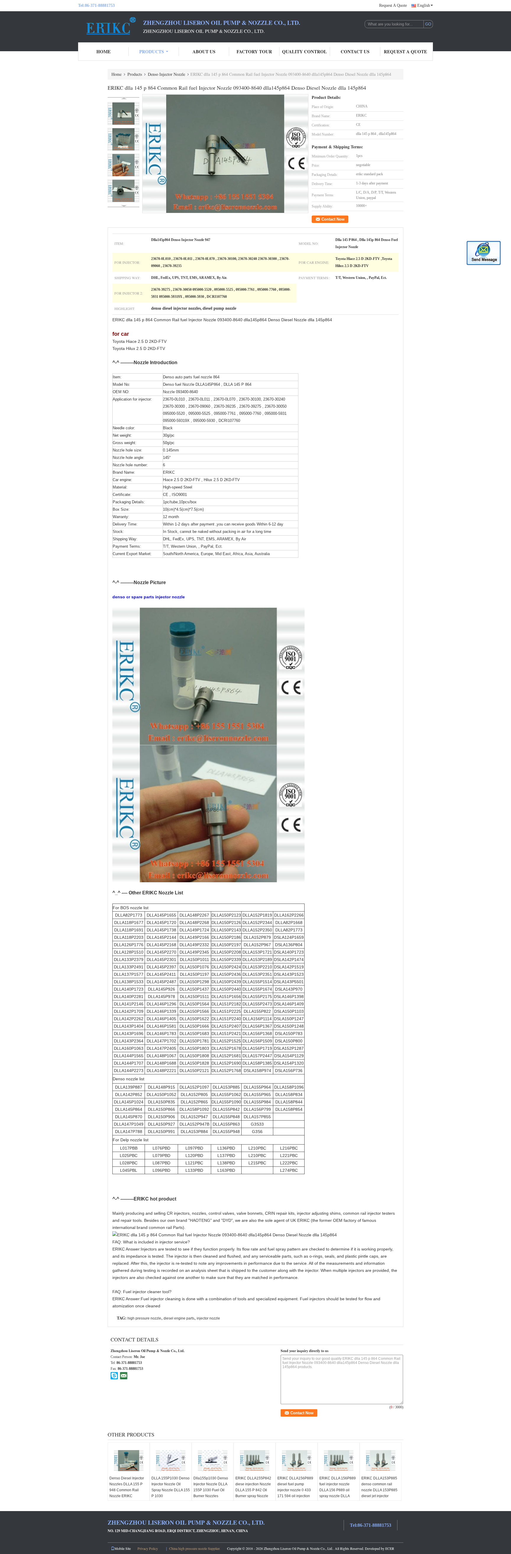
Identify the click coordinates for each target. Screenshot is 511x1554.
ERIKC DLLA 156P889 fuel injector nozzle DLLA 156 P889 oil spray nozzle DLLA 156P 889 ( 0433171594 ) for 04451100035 (337, 1496)
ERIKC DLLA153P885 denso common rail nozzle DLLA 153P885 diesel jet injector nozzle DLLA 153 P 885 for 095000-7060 (380, 1493)
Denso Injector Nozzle (166, 74)
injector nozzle (208, 1318)
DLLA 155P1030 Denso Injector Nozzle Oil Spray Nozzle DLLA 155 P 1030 (170, 1487)
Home (103, 51)
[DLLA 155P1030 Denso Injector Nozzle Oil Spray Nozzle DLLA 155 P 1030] (170, 1460)
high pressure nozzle (144, 1318)
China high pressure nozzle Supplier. (195, 1548)
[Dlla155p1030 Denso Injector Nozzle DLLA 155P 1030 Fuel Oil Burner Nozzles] (212, 1460)
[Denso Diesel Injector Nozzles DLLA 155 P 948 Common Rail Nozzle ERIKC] (128, 1460)
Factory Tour (254, 51)
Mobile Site (122, 1548)
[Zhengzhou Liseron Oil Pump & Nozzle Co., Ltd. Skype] (114, 1375)
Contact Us (355, 51)
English (423, 5)
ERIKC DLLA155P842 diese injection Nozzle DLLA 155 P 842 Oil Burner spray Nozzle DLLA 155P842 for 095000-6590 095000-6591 (253, 1496)
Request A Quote (393, 5)
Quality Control (304, 51)
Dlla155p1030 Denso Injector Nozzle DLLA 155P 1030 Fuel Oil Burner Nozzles (210, 1487)
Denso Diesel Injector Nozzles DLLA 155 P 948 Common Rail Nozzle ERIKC (126, 1487)
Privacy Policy (148, 1548)
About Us (204, 51)
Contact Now (333, 219)
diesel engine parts (179, 1318)
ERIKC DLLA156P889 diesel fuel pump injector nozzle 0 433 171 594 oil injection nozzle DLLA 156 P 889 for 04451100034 (296, 1493)
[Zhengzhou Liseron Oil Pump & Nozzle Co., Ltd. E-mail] (123, 1375)
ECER (389, 1548)
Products (151, 51)
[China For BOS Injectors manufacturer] (110, 26)
